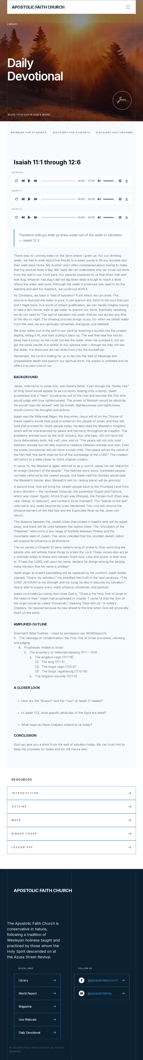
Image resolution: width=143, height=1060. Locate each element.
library (12, 24)
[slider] (58, 181)
